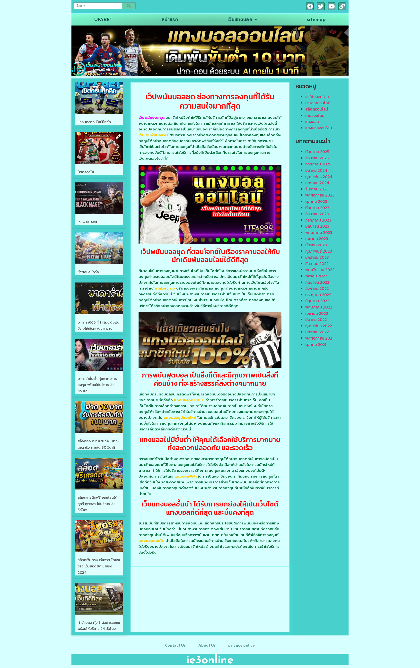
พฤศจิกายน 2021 (319, 338)
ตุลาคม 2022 (316, 276)
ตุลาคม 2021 (315, 344)
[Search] (128, 6)
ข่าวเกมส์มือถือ (88, 272)
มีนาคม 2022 (316, 319)
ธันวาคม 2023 (317, 189)
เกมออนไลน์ (314, 115)
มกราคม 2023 (317, 257)
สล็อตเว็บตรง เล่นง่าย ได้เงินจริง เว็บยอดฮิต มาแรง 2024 (99, 566)
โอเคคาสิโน (86, 172)
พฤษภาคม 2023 (318, 232)
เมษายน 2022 (316, 313)
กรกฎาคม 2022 (318, 295)
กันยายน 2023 (317, 208)
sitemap (316, 19)
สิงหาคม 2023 (317, 214)
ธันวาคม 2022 (317, 263)
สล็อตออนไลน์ (316, 109)
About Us (207, 645)
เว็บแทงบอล (240, 19)
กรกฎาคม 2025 (318, 164)
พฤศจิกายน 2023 (319, 195)
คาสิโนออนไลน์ (317, 97)
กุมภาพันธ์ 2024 (318, 177)
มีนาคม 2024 (316, 170)
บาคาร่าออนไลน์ (317, 103)
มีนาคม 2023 (316, 245)
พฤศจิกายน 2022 (319, 270)
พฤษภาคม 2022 (318, 307)
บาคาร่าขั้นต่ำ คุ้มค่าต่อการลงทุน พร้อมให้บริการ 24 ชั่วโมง (97, 385)
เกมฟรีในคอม (87, 222)
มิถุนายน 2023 (317, 226)
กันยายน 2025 (317, 151)
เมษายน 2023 (316, 238)
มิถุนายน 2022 (317, 301)
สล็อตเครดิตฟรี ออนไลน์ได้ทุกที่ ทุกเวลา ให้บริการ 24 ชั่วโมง (97, 504)
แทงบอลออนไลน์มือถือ (94, 122)
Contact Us (175, 645)
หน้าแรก (170, 19)
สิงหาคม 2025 (317, 158)
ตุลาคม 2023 (316, 201)
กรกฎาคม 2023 (318, 220)
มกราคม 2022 (317, 332)
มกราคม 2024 (317, 183)
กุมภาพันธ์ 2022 (318, 326)
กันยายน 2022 (317, 282)
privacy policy (241, 645)
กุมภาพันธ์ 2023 (318, 251)
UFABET (103, 19)
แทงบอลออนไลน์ (318, 128)
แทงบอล (312, 121)
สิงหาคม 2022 (317, 288)
